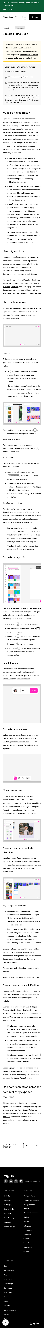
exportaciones (9, 679)
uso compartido (23, 679)
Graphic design (9, 1209)
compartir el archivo (23, 1120)
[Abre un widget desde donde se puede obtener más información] (34, 1324)
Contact (26, 1252)
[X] (6, 1181)
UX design (7, 1200)
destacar (6, 1117)
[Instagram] (16, 1181)
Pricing (26, 1222)
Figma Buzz (8, 28)
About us (7, 1306)
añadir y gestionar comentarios (16, 742)
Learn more (7, 9)
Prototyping (8, 1205)
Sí (27, 1146)
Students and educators (28, 1232)
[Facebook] (21, 1181)
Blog (5, 1266)
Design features (29, 1196)
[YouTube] (11, 1181)
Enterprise (27, 1226)
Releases (7, 1297)
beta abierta (31, 44)
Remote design (9, 1227)
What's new (8, 1292)
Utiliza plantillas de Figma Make (20, 918)
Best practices (9, 1270)
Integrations (27, 1247)
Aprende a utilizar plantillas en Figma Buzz (21, 977)
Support (7, 1275)
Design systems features (29, 1206)
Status (6, 1319)
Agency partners (10, 1310)
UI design (7, 1196)
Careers (7, 1301)
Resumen (20, 28)
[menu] (32, 1181)
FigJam (26, 1217)
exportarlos (8, 1120)
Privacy (6, 1314)
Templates (7, 1222)
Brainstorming (9, 1218)
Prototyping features (31, 1200)
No (37, 1146)
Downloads (8, 1288)
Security (26, 1243)
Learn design (8, 1284)
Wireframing (8, 1213)
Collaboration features (31, 1213)
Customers (27, 1238)
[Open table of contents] (5, 1322)
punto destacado (31, 675)
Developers (8, 1279)
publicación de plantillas (13, 675)
